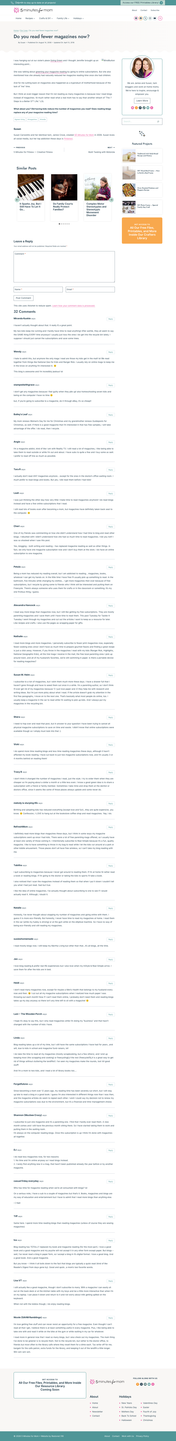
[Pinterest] (136, 18)
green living (20, 119)
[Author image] (15, 42)
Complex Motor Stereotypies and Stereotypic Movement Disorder (96, 209)
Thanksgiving (149, 1416)
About (134, 10)
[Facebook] (141, 18)
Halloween (127, 1420)
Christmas (148, 1420)
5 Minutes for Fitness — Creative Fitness (33, 150)
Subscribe (155, 10)
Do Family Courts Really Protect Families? (63, 206)
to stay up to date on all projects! (35, 3)
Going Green (56, 60)
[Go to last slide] (17, 199)
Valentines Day (150, 1403)
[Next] (111, 199)
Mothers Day (128, 1411)
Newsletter (97, 1411)
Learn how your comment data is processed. (73, 305)
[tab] (59, 224)
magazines (32, 119)
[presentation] (31, 187)
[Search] (158, 121)
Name (18, 289)
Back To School (129, 1416)
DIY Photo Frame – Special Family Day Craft (147, 206)
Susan (23, 42)
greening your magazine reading (51, 72)
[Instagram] (150, 18)
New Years (127, 1403)
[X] (145, 18)
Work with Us (128, 1436)
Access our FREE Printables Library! (141, 2)
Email (70, 289)
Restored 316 (58, 1436)
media (43, 119)
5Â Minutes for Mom (84, 135)
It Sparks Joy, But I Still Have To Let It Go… (30, 206)
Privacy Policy (142, 1436)
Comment (20, 254)
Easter (146, 1407)
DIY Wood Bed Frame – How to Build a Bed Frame (148, 172)
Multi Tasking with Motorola (101, 150)
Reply (110, 319)
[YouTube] (155, 18)
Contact (144, 10)
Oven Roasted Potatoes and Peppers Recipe (147, 189)
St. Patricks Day (129, 1407)
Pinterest (68, 138)
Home (18, 18)
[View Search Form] (160, 18)
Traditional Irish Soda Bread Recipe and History (147, 154)
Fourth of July (149, 1411)
